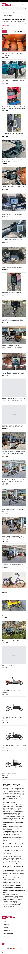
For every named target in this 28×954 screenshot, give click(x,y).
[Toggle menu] (25, 4)
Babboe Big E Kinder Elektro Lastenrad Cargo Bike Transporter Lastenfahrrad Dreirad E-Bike (13, 372)
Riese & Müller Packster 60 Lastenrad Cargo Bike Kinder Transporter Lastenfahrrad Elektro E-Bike (14, 107)
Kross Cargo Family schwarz (9, 773)
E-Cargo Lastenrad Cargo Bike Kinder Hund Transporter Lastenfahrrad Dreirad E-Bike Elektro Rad (14, 565)
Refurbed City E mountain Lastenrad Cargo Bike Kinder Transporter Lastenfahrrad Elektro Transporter (13, 266)
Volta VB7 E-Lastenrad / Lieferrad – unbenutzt (13, 591)
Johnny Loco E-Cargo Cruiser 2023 (10, 640)
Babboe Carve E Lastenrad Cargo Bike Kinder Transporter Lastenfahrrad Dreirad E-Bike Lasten (14, 187)
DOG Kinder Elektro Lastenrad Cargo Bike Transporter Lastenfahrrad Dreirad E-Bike (12, 213)
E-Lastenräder (21, 12)
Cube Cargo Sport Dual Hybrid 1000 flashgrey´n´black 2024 (14, 718)
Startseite (4, 12)
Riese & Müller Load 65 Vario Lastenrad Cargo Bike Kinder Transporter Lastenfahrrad (13, 160)
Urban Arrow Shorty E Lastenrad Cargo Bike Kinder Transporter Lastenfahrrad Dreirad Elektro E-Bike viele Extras (12, 240)
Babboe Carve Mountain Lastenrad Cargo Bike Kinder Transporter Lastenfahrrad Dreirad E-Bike (14, 399)
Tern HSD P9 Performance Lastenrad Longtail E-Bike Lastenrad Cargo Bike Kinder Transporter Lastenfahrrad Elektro (13, 508)
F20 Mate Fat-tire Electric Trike (9, 665)
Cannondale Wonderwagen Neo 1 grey (11, 690)
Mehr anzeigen (5, 25)
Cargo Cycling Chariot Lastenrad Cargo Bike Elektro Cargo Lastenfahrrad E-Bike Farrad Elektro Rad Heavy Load (13, 319)
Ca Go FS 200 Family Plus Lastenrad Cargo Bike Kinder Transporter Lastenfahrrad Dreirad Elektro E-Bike (13, 480)
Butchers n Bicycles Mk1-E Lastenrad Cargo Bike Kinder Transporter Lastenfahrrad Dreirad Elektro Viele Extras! (13, 452)
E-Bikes (14, 12)
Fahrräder (9, 12)
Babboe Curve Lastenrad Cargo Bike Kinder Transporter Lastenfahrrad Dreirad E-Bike (12, 425)
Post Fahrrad (5, 616)
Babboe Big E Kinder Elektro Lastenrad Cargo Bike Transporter (13, 54)
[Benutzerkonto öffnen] (22, 4)
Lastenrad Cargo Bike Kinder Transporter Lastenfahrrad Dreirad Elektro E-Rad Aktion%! (13, 536)
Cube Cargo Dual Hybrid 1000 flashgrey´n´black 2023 (14, 746)
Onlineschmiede (16, 951)
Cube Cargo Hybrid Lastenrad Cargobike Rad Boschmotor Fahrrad (13, 81)
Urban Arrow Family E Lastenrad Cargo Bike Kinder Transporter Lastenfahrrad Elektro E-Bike (13, 134)
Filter (5, 31)
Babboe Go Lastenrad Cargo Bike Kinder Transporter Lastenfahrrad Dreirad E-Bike (12, 346)
